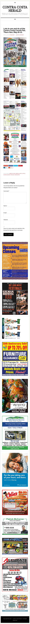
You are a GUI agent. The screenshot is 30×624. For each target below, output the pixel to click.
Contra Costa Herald (15, 9)
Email (5, 212)
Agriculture (12, 173)
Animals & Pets (18, 173)
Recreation (17, 174)
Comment (6, 191)
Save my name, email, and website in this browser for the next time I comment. (13, 229)
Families (12, 174)
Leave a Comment (20, 34)
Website (5, 219)
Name (5, 205)
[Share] (4, 167)
